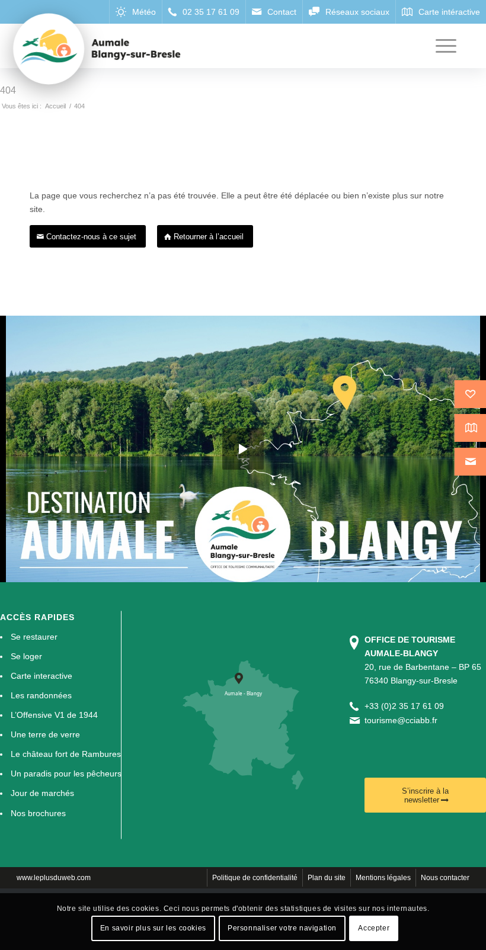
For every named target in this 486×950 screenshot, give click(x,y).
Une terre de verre (45, 734)
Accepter (373, 928)
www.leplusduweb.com (54, 878)
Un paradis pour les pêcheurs (66, 773)
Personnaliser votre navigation (282, 928)
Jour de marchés (42, 793)
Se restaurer (34, 636)
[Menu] (440, 46)
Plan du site (327, 878)
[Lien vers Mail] (273, 12)
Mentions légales (383, 878)
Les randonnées (41, 695)
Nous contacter (445, 878)
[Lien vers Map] (440, 12)
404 (8, 90)
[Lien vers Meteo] (135, 12)
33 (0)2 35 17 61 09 (406, 706)
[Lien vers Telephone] (203, 12)
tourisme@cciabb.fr (400, 720)
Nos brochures (38, 813)
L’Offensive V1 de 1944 (54, 715)
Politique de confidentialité (255, 878)
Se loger (26, 656)
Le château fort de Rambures (66, 754)
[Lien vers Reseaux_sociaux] (348, 12)
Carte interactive (41, 676)
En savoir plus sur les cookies (153, 928)
